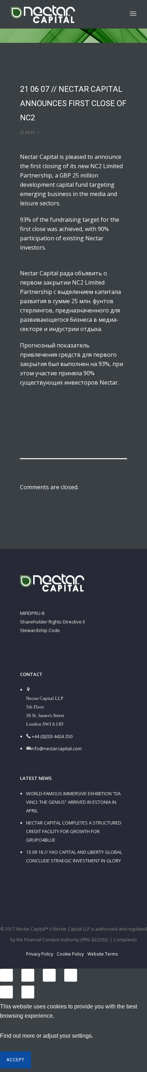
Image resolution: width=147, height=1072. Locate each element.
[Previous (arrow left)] (6, 992)
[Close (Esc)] (6, 975)
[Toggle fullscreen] (49, 975)
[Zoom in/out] (70, 975)
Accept (15, 1059)
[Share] (27, 975)
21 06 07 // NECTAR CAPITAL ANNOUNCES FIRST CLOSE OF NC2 (73, 103)
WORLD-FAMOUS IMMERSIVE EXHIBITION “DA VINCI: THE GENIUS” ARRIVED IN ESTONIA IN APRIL (73, 802)
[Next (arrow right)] (27, 992)
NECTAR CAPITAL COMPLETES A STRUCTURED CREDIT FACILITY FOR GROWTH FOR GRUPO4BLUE (73, 831)
